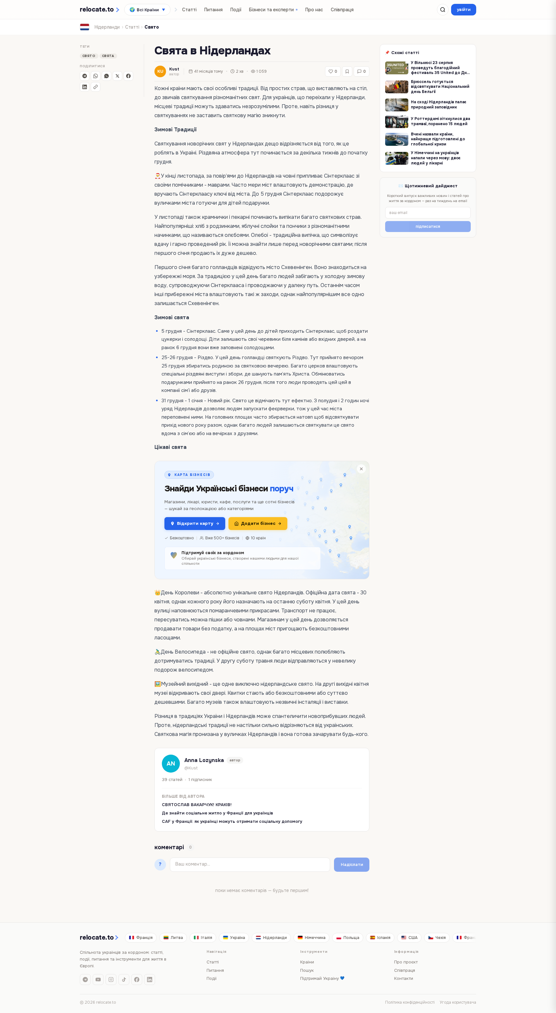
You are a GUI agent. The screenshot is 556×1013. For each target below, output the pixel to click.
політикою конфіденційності (287, 530)
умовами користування (255, 536)
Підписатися (278, 552)
